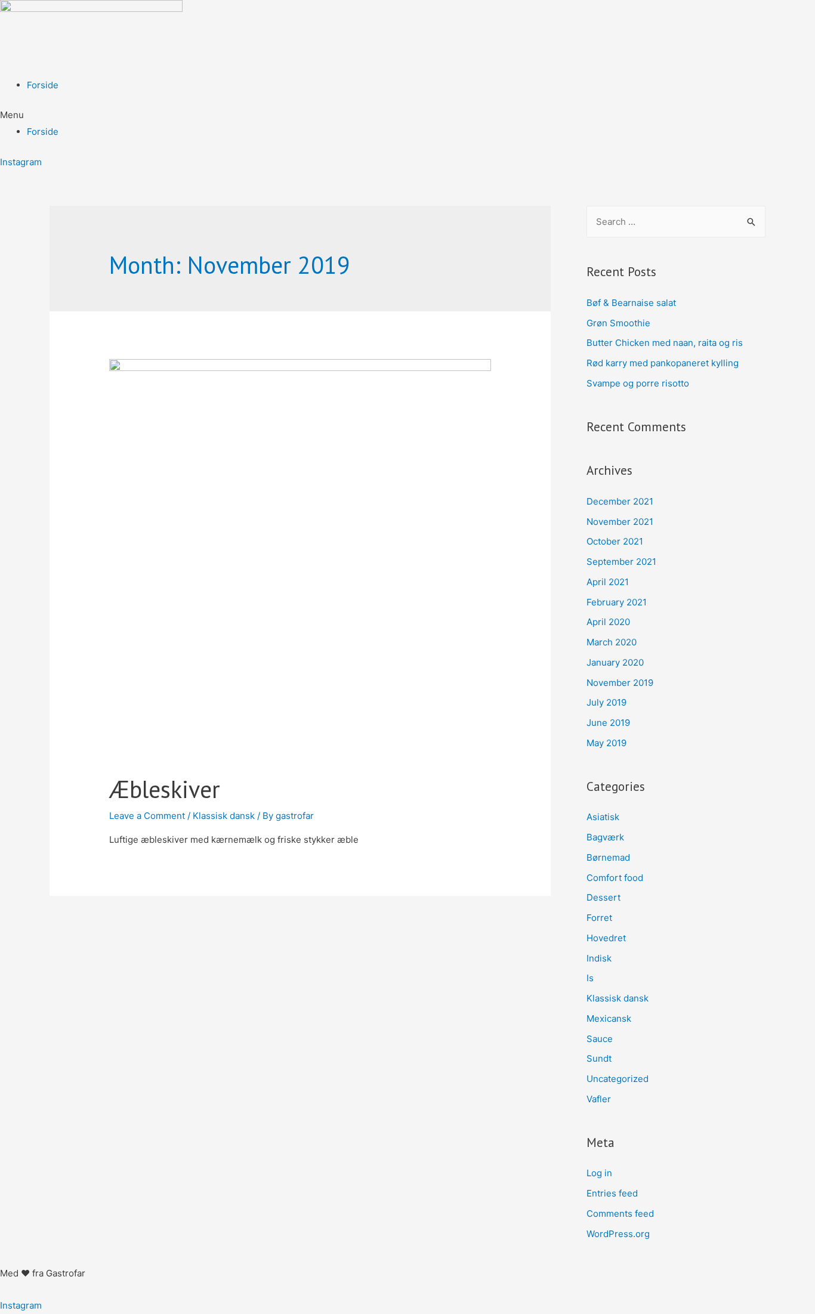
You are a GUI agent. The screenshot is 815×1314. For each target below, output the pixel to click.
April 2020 (608, 621)
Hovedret (606, 938)
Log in (599, 1173)
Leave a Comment (147, 815)
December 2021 (619, 501)
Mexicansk (608, 1018)
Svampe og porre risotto (637, 383)
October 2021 (614, 541)
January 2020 (615, 662)
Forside (42, 85)
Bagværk (605, 837)
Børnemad (608, 857)
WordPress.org (618, 1233)
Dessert (603, 897)
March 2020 (611, 642)
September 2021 (621, 561)
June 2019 (608, 722)
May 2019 (606, 743)
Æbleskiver (164, 789)
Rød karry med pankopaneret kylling (662, 363)
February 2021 (616, 602)
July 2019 (606, 702)
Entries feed (612, 1193)
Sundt (599, 1058)
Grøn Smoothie (619, 323)
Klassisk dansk (224, 815)
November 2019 (619, 682)
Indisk (599, 958)
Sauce (599, 1038)
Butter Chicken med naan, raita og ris (664, 342)
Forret (599, 917)
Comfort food (614, 877)
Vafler (598, 1099)
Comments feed (620, 1213)
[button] (407, 115)
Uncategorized (617, 1078)
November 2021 (619, 521)
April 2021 (607, 582)
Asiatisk (602, 817)
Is (590, 978)
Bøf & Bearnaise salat (631, 302)
